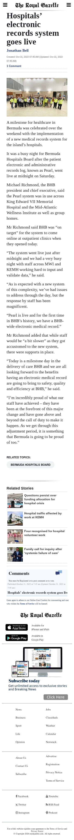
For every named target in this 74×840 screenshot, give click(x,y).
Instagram (23, 812)
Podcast (52, 812)
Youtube (53, 796)
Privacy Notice (54, 772)
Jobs (48, 709)
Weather (50, 725)
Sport (19, 725)
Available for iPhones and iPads (40, 627)
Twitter (22, 804)
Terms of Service (27, 604)
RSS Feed (53, 804)
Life (18, 734)
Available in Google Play (37, 637)
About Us (21, 758)
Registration (53, 764)
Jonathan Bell (18, 50)
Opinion (20, 742)
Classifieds (52, 717)
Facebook (23, 796)
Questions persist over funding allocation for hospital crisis (40, 499)
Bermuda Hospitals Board (30, 465)
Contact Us (22, 766)
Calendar (51, 734)
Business (20, 717)
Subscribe (21, 774)
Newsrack (51, 742)
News (19, 709)
